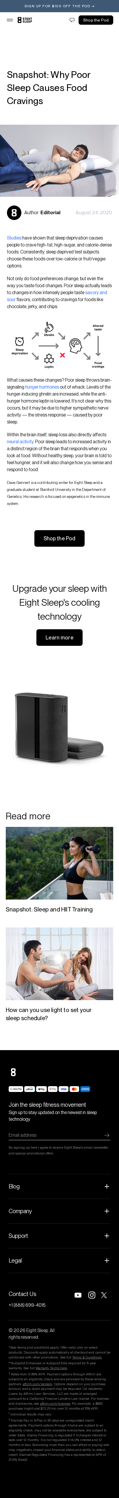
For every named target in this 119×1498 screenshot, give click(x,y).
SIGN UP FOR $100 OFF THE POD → (59, 6)
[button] (10, 20)
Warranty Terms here (51, 1368)
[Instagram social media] (91, 1295)
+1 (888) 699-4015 (27, 1305)
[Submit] (106, 1135)
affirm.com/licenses (55, 1404)
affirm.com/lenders (37, 1384)
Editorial (50, 212)
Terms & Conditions (87, 1357)
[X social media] (105, 1295)
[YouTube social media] (78, 1295)
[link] (25, 20)
